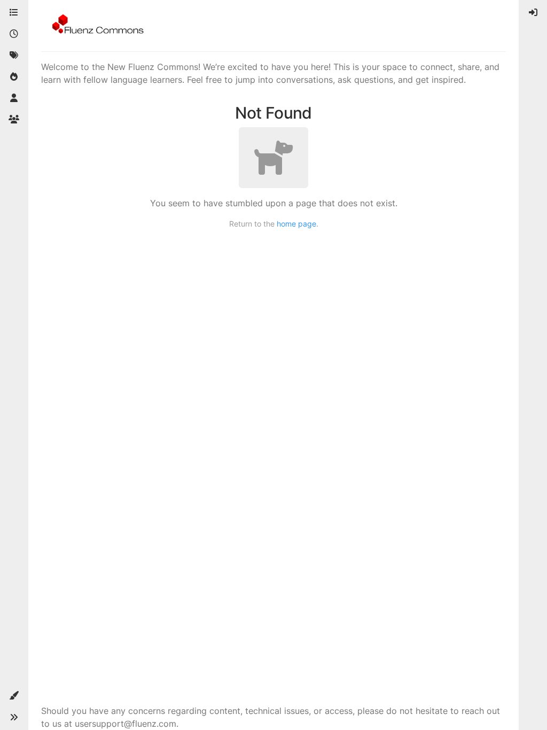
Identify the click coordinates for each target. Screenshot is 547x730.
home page (296, 223)
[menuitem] (533, 12)
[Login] (533, 12)
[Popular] (14, 77)
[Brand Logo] (95, 25)
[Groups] (14, 119)
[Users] (14, 98)
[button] (14, 695)
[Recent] (14, 34)
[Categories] (14, 12)
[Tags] (14, 55)
